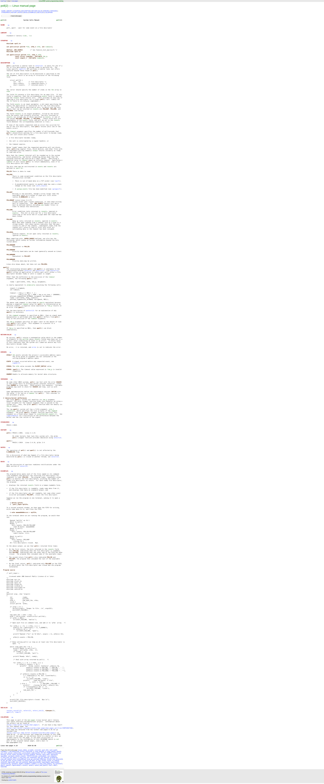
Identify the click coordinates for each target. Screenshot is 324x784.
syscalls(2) (11, 756)
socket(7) (25, 765)
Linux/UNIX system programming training (51, 1)
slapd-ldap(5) (46, 762)
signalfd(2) (4, 756)
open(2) (59, 751)
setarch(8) (4, 766)
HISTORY (14, 12)
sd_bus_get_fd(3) (6, 760)
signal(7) (16, 363)
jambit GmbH (12, 780)
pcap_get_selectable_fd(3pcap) (36, 759)
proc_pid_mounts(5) (22, 762)
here (9, 777)
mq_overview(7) (57, 763)
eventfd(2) (4, 751)
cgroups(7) (56, 189)
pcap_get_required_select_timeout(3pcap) (13, 759)
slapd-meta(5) (55, 762)
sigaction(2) (54, 754)
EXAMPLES (32, 12)
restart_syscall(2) (14, 710)
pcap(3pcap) (54, 757)
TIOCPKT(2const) (32, 756)
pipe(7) (3, 765)
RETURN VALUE (37, 11)
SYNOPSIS (16, 11)
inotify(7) (34, 763)
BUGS (26, 12)
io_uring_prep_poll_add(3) (9, 757)
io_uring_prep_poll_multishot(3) (27, 757)
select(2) (39, 66)
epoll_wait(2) (53, 750)
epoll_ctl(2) (45, 750)
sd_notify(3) (55, 760)
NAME (3, 11)
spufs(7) (31, 765)
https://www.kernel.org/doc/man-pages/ (23, 725)
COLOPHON (49, 12)
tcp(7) (57, 181)
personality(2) (26, 753)
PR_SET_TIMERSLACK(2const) (51, 753)
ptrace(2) (3, 754)
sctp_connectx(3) (57, 759)
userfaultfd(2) (42, 756)
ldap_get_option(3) (43, 757)
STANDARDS (5, 12)
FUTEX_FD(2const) (26, 751)
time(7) (18, 712)
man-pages (15, 1)
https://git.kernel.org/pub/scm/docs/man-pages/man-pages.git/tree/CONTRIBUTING (39, 728)
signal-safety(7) (16, 765)
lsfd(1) (25, 750)
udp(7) (55, 765)
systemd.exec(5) (5, 763)
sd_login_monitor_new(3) (43, 760)
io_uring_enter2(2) (38, 751)
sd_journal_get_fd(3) (28, 760)
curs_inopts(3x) (51, 756)
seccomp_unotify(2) (29, 754)
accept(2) (30, 750)
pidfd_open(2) (35, 753)
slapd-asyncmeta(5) (35, 762)
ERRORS (46, 11)
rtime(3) (49, 759)
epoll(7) (22, 69)
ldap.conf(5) (11, 762)
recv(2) (9, 754)
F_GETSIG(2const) (13, 751)
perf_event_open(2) (6, 753)
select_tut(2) (38, 710)
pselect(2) (40, 270)
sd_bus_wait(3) (16, 760)
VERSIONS (53, 11)
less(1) (20, 750)
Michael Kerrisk (30, 772)
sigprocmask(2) (12, 415)
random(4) (4, 762)
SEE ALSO (40, 12)
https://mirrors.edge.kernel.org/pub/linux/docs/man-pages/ (31, 733)
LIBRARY (9, 11)
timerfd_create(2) (20, 756)
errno (34, 347)
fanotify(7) (27, 763)
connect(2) (37, 750)
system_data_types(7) (41, 765)
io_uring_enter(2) (50, 751)
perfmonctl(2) (17, 753)
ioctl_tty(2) (41, 186)
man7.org (3, 1)
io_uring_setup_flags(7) (45, 763)
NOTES (20, 12)
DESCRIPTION (26, 11)
